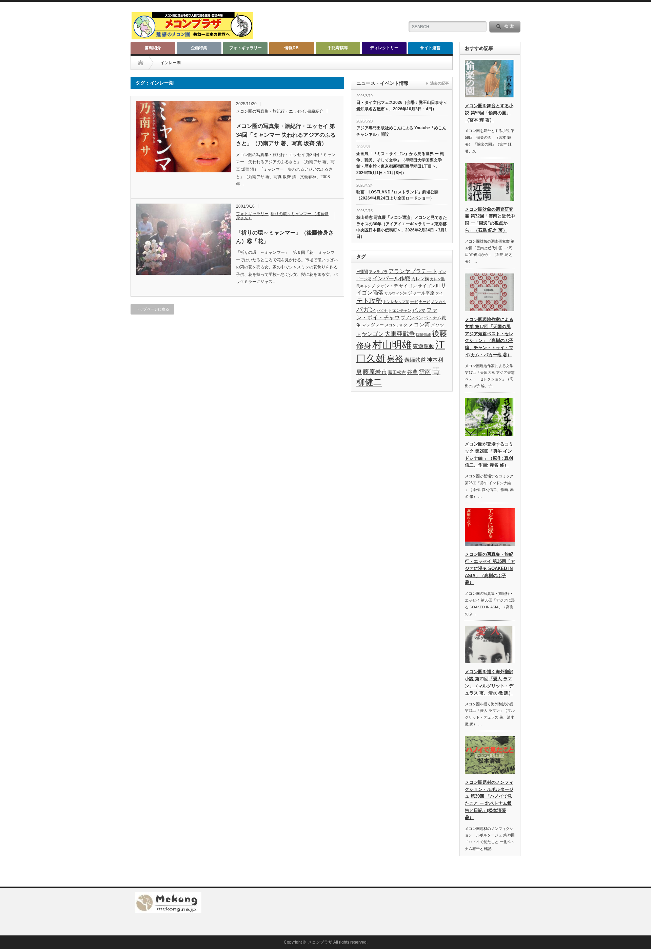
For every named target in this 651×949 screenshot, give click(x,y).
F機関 (362, 271)
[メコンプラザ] (192, 36)
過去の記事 (439, 83)
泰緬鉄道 (415, 360)
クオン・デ (387, 285)
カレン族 (420, 278)
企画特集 (199, 47)
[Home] (140, 63)
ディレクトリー (384, 47)
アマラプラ (378, 272)
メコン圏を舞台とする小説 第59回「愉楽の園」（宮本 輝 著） (489, 112)
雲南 (425, 371)
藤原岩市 (375, 371)
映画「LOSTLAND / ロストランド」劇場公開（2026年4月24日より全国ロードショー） (397, 195)
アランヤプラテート (413, 271)
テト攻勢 (369, 300)
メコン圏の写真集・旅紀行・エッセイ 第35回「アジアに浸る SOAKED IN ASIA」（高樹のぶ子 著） (490, 568)
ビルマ (419, 310)
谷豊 (412, 372)
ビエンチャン (400, 310)
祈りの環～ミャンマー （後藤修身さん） (282, 215)
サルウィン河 (395, 293)
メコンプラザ (320, 942)
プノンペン (412, 317)
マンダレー (373, 324)
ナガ (414, 302)
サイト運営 (430, 47)
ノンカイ (438, 302)
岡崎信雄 (423, 335)
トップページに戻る (152, 309)
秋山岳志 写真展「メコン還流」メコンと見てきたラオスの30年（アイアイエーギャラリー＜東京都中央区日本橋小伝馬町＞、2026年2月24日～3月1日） (401, 227)
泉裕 (395, 358)
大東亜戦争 (399, 333)
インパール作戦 (391, 278)
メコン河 (419, 324)
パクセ (382, 310)
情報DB (291, 47)
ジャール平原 (421, 293)
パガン (366, 309)
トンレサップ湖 (396, 302)
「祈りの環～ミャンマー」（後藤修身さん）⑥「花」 (285, 237)
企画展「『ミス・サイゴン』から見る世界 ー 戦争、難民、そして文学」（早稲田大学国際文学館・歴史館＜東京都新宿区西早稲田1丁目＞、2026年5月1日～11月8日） (400, 163)
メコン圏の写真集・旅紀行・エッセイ (270, 111)
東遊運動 (423, 346)
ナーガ (424, 302)
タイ (439, 293)
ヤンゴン (372, 334)
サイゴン (408, 285)
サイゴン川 (429, 285)
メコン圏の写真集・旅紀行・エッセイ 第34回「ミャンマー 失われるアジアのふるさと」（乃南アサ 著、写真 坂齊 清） (286, 134)
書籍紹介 (153, 47)
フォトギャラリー (245, 47)
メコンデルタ (396, 325)
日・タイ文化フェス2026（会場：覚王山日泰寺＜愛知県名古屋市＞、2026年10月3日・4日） (401, 105)
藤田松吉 (397, 372)
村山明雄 (392, 344)
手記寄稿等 (338, 47)
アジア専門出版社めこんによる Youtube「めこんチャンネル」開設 (401, 131)
